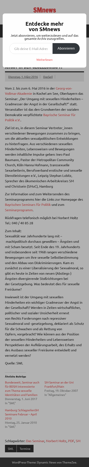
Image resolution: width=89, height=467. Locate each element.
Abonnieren (66, 48)
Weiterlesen (44, 59)
